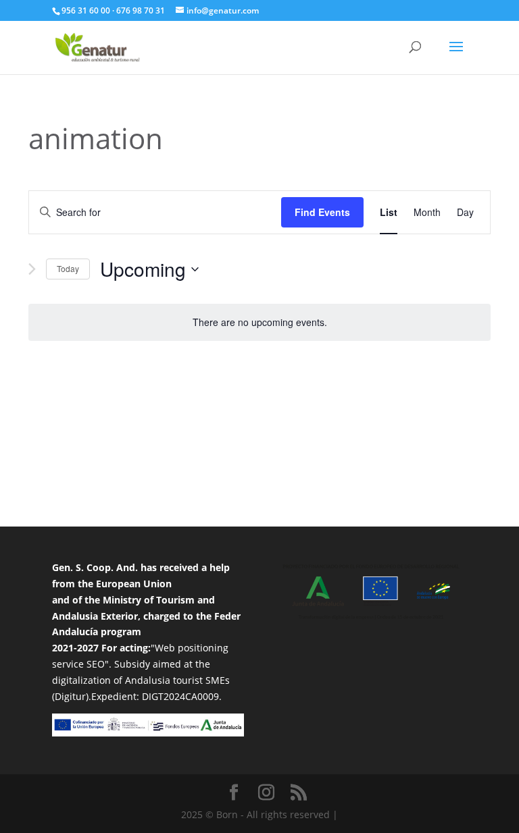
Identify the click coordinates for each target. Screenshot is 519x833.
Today (68, 268)
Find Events (322, 212)
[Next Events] (32, 269)
